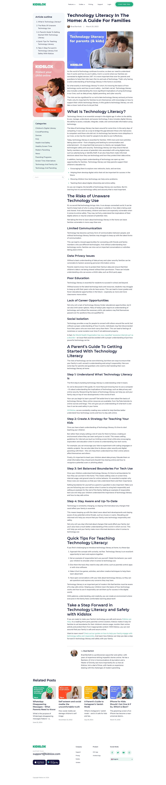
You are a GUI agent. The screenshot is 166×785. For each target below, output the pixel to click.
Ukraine (78, 762)
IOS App (95, 752)
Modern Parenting (42, 150)
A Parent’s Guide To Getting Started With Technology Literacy (49, 35)
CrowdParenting (42, 132)
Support (78, 752)
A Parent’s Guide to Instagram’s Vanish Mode (94, 704)
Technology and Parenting (46, 168)
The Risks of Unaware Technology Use (47, 26)
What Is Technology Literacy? (49, 22)
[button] (121, 759)
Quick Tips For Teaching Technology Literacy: (47, 42)
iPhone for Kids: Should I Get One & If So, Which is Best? (120, 704)
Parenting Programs (43, 157)
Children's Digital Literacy (45, 128)
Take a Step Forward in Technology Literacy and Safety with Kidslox (47, 51)
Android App (97, 756)
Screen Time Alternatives (45, 161)
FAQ (37, 139)
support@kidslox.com (46, 754)
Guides (78, 759)
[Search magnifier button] (63, 177)
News (37, 153)
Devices (38, 135)
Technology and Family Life (46, 164)
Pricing (78, 756)
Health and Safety (42, 143)
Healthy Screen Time (43, 146)
